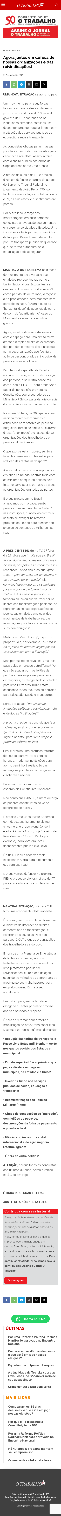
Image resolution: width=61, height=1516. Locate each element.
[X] (44, 84)
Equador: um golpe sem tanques (31, 1365)
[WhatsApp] (14, 84)
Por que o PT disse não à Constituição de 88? (25, 1423)
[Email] (36, 84)
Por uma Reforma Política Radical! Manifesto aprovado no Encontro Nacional (32, 1340)
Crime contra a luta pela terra (29, 1387)
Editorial (16, 50)
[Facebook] (6, 84)
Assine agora (16, 1280)
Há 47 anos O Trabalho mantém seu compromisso (30, 1450)
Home (6, 50)
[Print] (29, 84)
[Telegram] (21, 84)
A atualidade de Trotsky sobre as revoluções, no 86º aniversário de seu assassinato (32, 1376)
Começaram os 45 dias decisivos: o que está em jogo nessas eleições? (32, 1354)
